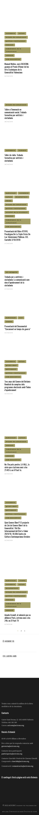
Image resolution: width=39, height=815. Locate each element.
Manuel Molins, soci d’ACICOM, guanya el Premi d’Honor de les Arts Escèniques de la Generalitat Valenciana (16, 68)
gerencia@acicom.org (10, 746)
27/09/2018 (8, 243)
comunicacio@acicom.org (22, 766)
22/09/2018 (8, 540)
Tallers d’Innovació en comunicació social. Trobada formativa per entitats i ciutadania (15, 114)
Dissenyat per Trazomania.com (26, 805)
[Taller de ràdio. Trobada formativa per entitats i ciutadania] (19, 138)
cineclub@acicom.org (20, 761)
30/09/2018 (8, 76)
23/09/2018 (8, 394)
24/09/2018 (8, 333)
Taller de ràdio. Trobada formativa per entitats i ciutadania (13, 157)
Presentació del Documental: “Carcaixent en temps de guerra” (17, 328)
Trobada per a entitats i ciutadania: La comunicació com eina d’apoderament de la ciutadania (16, 281)
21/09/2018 (8, 624)
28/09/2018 (8, 122)
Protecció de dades (17, 811)
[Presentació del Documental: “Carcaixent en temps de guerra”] (19, 306)
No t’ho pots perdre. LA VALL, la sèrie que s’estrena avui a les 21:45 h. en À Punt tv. (16, 467)
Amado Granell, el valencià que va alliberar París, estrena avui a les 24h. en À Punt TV (17, 617)
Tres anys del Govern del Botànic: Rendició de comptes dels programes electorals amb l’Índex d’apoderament (17, 386)
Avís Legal (5, 811)
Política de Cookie (31, 811)
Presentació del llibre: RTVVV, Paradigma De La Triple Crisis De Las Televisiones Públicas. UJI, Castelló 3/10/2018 (17, 235)
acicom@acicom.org (15, 725)
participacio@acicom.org (12, 754)
